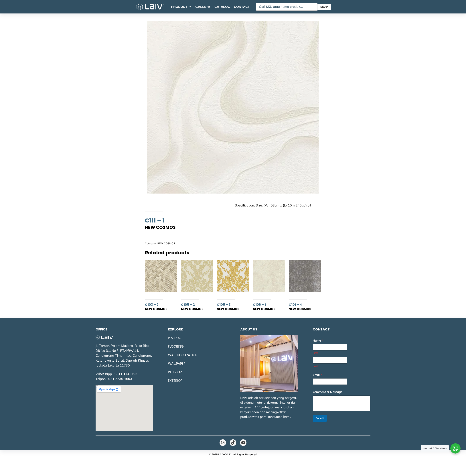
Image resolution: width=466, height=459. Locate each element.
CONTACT (242, 7)
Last (315, 366)
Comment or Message (327, 392)
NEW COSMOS (166, 243)
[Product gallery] (233, 107)
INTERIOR (175, 372)
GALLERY (203, 7)
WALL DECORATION (183, 355)
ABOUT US (248, 329)
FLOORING (176, 346)
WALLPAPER (176, 363)
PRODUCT (179, 7)
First (315, 352)
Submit (320, 418)
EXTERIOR (175, 380)
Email (317, 375)
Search (324, 6)
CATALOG (222, 7)
